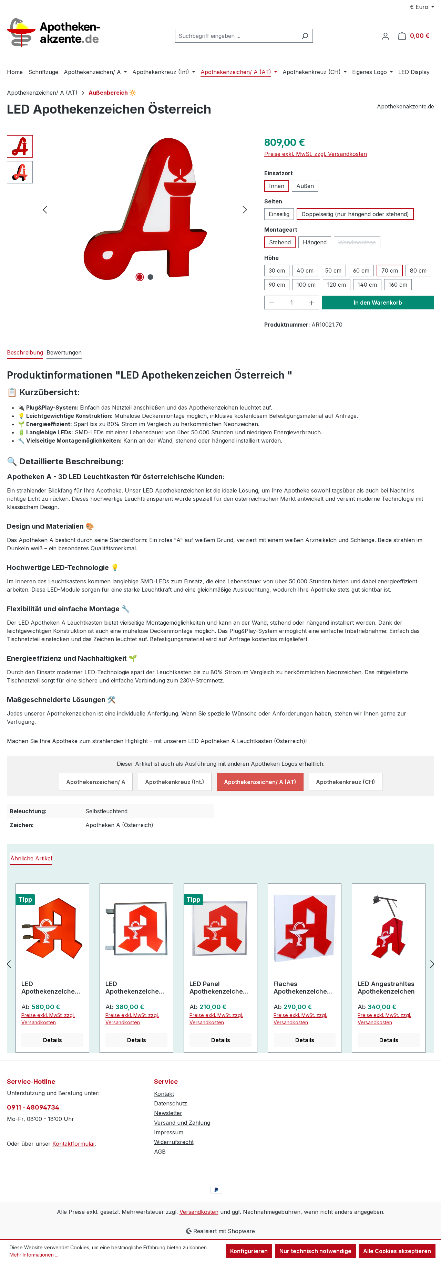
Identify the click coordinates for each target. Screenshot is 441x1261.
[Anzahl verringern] (271, 302)
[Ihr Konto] (385, 36)
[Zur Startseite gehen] (58, 34)
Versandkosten (199, 1211)
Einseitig (279, 214)
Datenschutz (170, 1103)
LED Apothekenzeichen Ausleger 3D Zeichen (50, 987)
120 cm (336, 284)
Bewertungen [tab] (64, 352)
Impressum (168, 1132)
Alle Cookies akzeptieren (397, 1251)
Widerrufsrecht (174, 1141)
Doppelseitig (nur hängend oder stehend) (355, 214)
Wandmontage (359, 243)
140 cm (367, 284)
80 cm (418, 270)
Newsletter (168, 1113)
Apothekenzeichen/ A (95, 781)
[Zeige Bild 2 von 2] (150, 277)
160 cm (398, 284)
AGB (160, 1151)
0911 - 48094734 (33, 1107)
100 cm (306, 284)
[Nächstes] (245, 209)
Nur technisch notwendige (315, 1251)
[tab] (25, 353)
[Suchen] (305, 36)
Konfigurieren (249, 1251)
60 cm (361, 270)
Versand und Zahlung (182, 1122)
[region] (128, 209)
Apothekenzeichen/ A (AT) (260, 781)
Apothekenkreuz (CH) (345, 781)
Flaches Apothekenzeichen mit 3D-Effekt (302, 987)
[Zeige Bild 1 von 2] (139, 277)
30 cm (277, 270)
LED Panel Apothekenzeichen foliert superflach (218, 987)
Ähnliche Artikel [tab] (31, 858)
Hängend (315, 242)
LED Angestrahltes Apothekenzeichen (386, 987)
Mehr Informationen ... (34, 1255)
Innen (276, 185)
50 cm (333, 270)
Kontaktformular (73, 1143)
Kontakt (164, 1093)
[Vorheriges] (45, 209)
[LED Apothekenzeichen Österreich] (145, 209)
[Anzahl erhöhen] (312, 302)
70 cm (389, 270)
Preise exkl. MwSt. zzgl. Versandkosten (315, 153)
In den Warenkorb (378, 302)
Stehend (280, 242)
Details (52, 1040)
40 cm (305, 270)
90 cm (277, 284)
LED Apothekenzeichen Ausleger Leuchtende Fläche (134, 987)
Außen (305, 185)
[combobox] (236, 36)
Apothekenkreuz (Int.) (174, 781)
